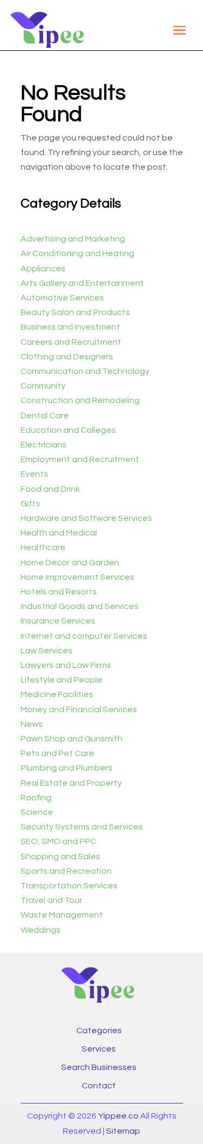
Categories (99, 1030)
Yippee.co (118, 1116)
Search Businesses (98, 1067)
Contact (99, 1085)
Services (99, 1049)
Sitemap (123, 1131)
